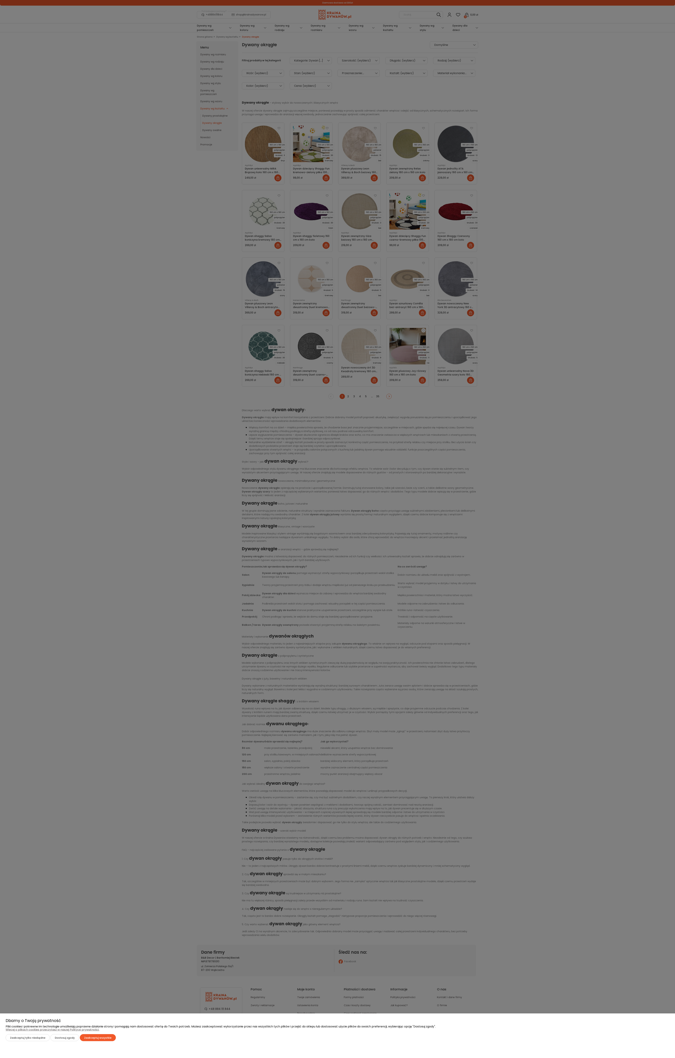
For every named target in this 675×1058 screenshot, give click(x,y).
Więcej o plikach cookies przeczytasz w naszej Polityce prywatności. (52, 1030)
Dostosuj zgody (65, 1038)
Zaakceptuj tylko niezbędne (27, 1038)
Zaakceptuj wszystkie (97, 1038)
